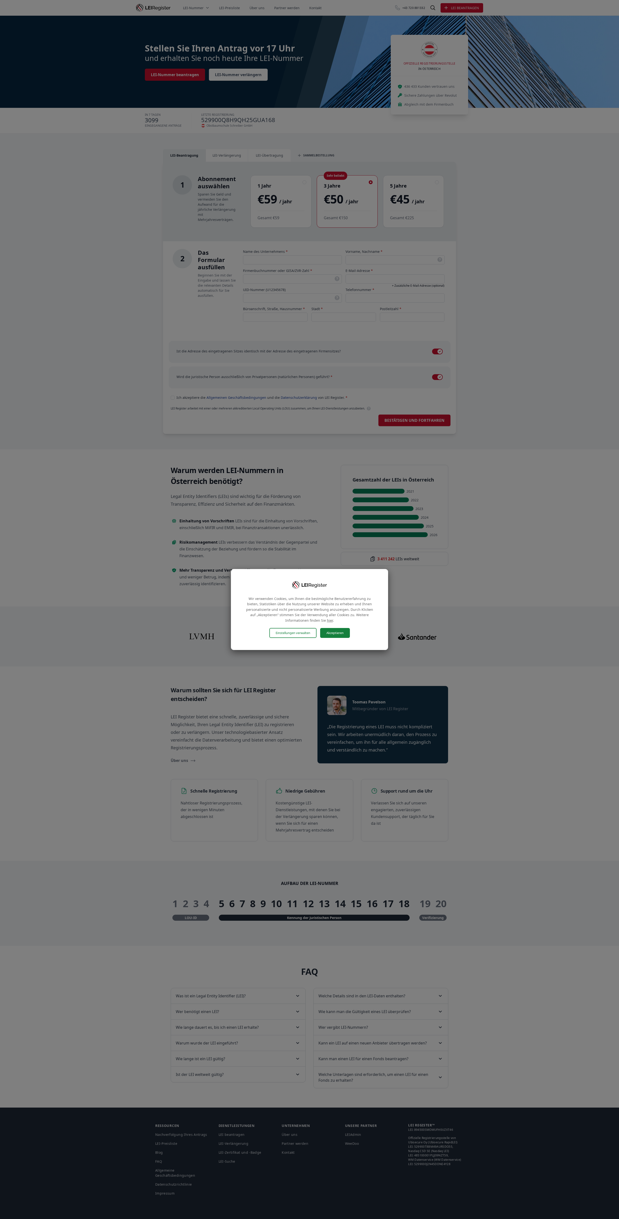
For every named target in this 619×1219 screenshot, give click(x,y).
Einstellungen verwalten (293, 633)
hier (330, 620)
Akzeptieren (335, 633)
